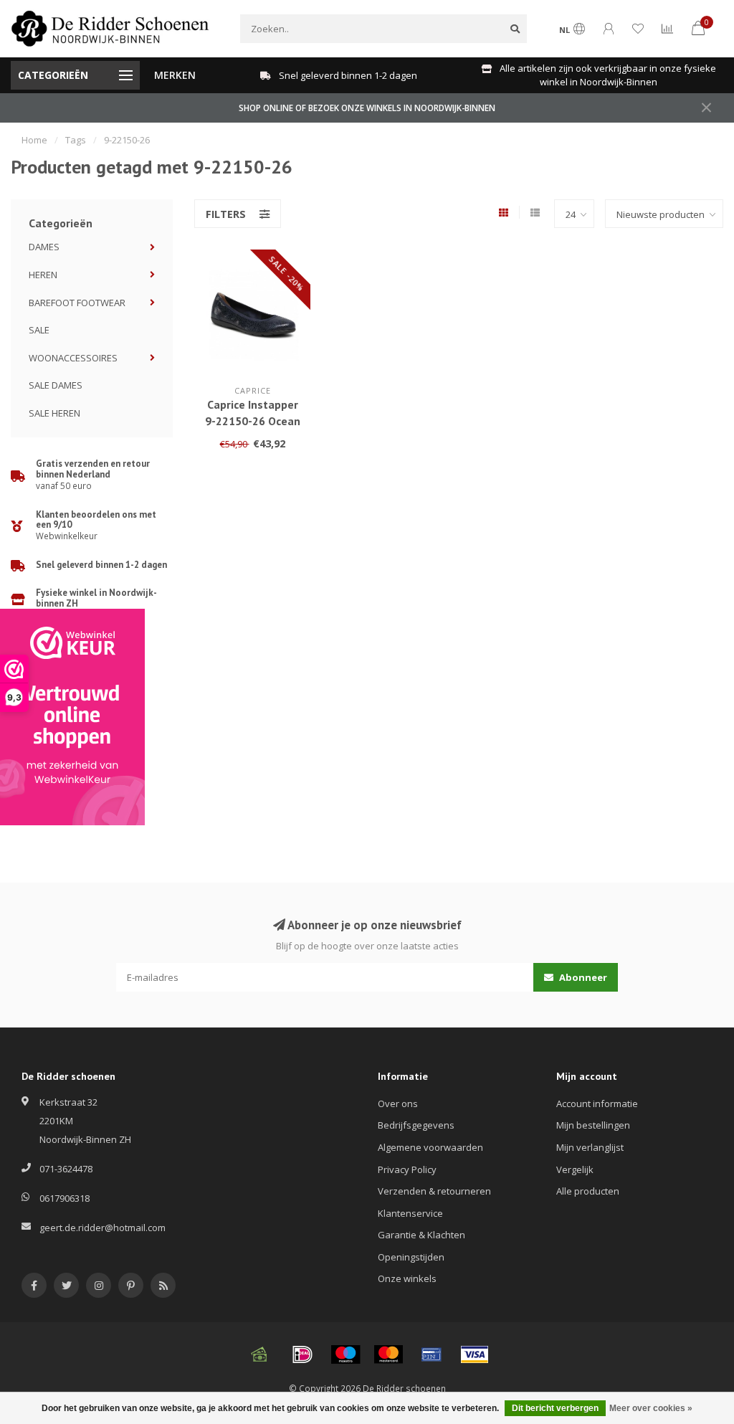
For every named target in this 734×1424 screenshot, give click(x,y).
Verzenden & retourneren (434, 1191)
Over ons (398, 1103)
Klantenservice (410, 1213)
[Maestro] (345, 1354)
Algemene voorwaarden (430, 1147)
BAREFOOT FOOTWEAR (77, 302)
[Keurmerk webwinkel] (72, 717)
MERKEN (175, 75)
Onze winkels (407, 1278)
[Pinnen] (431, 1354)
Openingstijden (411, 1256)
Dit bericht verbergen (555, 1408)
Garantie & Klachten (421, 1234)
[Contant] (259, 1354)
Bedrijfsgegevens (416, 1125)
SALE (39, 329)
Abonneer (582, 977)
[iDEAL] (302, 1354)
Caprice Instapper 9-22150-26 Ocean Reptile (252, 421)
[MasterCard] (388, 1354)
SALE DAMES (55, 385)
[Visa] (474, 1354)
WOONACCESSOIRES (73, 357)
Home (34, 139)
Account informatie (597, 1103)
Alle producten (587, 1191)
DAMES (44, 246)
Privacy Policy (407, 1169)
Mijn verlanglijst (590, 1147)
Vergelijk (575, 1169)
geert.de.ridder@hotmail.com (102, 1227)
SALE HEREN (54, 413)
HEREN (43, 274)
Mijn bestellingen (593, 1125)
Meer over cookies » (650, 1408)
